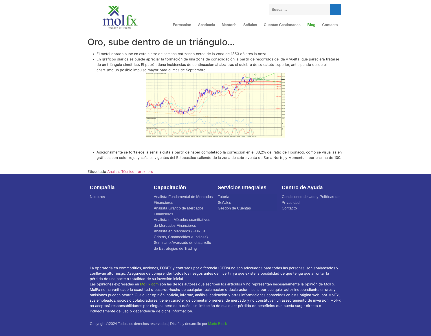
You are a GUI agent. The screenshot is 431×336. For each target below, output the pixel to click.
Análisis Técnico (120, 171)
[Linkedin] (336, 323)
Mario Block (217, 324)
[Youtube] (325, 323)
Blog (311, 25)
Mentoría (229, 25)
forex (140, 171)
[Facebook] (304, 323)
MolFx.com (149, 284)
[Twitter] (315, 323)
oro (150, 171)
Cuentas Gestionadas (282, 25)
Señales (250, 25)
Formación (182, 25)
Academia (206, 25)
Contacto (330, 25)
